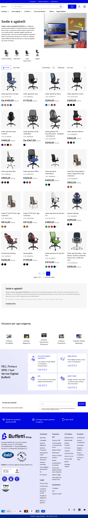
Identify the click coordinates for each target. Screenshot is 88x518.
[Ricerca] (61, 7)
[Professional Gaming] (11, 241)
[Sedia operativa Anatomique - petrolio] (46, 185)
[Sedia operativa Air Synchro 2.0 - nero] (55, 227)
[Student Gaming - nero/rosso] (71, 224)
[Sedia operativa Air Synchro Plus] (55, 241)
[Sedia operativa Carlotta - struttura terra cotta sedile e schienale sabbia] (8, 105)
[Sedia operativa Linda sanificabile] (33, 119)
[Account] (79, 7)
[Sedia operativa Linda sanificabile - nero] (24, 145)
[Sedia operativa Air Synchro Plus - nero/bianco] (55, 267)
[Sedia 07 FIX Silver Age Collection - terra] (24, 227)
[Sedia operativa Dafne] (55, 81)
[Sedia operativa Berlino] (77, 119)
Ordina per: (61, 68)
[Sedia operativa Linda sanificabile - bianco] (27, 145)
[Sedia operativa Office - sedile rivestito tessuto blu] (27, 182)
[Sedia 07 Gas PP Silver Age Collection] (11, 201)
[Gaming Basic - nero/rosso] (24, 264)
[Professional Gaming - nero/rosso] (2, 264)
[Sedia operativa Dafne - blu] (46, 105)
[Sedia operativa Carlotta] (11, 81)
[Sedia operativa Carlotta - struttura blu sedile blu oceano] (2, 105)
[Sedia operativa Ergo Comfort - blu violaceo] (2, 145)
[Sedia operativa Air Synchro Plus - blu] (52, 267)
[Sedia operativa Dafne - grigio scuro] (52, 105)
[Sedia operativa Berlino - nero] (71, 143)
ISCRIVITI (82, 404)
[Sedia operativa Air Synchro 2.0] (55, 201)
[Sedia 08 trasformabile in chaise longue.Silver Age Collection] (77, 159)
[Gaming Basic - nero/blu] (27, 264)
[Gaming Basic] (33, 241)
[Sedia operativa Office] (33, 159)
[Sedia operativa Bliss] (11, 159)
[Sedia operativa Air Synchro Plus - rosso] (49, 267)
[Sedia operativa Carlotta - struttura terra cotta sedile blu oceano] (5, 105)
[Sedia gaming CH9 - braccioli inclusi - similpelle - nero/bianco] (55, 119)
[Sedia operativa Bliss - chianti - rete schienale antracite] (5, 182)
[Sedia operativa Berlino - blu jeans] (74, 143)
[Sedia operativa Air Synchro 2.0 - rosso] (52, 227)
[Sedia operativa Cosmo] (77, 81)
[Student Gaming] (77, 201)
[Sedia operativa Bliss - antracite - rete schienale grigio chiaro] (2, 182)
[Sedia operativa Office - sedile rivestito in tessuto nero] (24, 182)
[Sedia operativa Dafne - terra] (55, 105)
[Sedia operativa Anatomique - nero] (49, 185)
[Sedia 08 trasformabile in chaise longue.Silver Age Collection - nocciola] (71, 187)
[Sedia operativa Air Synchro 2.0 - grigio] (49, 227)
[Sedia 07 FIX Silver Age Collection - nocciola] (27, 227)
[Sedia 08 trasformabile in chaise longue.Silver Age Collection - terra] (68, 187)
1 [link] (39, 273)
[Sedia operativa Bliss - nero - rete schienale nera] (8, 182)
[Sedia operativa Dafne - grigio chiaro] (49, 105)
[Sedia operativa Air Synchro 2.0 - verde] (46, 227)
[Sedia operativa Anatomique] (55, 159)
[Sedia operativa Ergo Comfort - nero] (8, 145)
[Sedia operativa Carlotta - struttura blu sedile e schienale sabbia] (11, 105)
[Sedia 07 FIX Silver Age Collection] (33, 201)
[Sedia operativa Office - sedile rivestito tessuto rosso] (30, 182)
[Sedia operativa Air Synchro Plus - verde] (46, 267)
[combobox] (37, 7)
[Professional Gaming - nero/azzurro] (5, 264)
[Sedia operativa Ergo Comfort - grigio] (5, 145)
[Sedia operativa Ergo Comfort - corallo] (11, 145)
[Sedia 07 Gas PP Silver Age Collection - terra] (5, 227)
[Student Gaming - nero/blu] (68, 224)
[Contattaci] (72, 7)
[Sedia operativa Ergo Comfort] (11, 119)
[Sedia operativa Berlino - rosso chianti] (68, 143)
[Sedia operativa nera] (33, 81)
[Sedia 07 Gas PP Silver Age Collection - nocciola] (2, 227)
